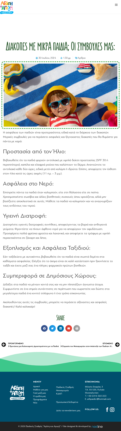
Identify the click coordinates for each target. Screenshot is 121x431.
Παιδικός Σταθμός (65, 387)
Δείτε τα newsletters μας (68, 410)
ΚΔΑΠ (59, 393)
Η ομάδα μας (39, 396)
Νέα (35, 402)
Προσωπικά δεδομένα (67, 402)
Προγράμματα (40, 399)
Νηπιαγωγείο (62, 390)
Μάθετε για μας (40, 389)
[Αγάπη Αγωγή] (6, 7)
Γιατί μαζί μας (39, 393)
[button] (44, 328)
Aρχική (36, 386)
